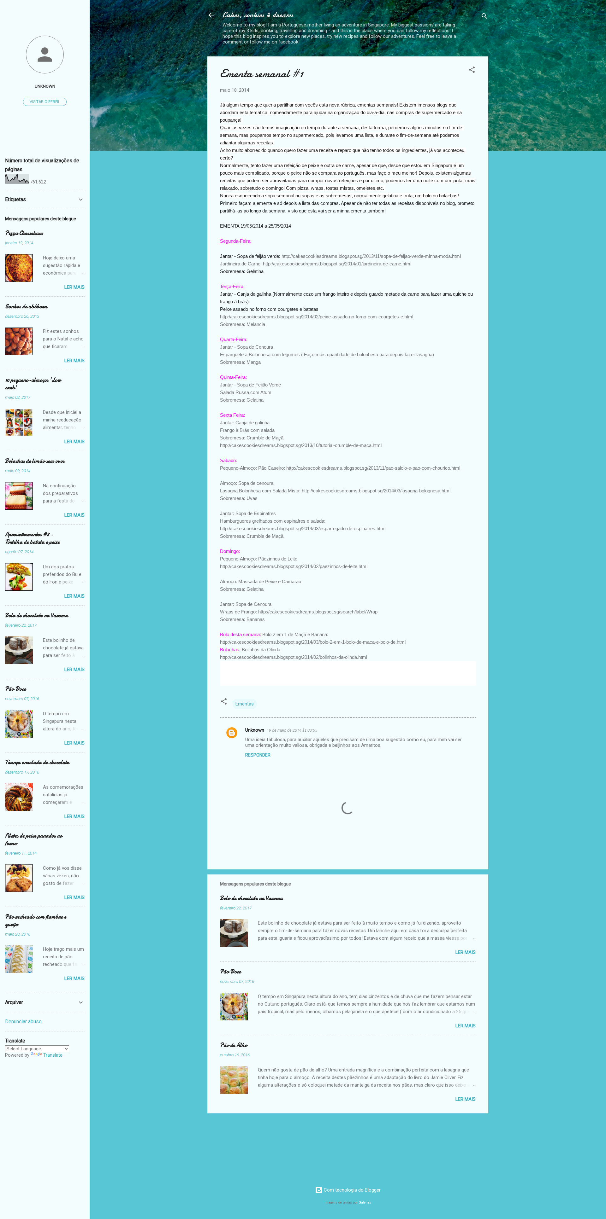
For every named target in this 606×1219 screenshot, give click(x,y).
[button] (472, 71)
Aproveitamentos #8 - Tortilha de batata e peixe (32, 538)
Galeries (365, 1202)
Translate (52, 1055)
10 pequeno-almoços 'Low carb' (33, 384)
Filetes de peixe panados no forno (33, 839)
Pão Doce (230, 972)
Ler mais (465, 952)
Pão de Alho (233, 1045)
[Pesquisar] (484, 17)
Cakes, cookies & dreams (258, 15)
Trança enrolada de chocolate (37, 762)
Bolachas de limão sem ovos (34, 461)
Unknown (254, 730)
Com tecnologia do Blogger (352, 1190)
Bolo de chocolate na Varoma (251, 898)
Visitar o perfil (45, 102)
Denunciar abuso (23, 1022)
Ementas (244, 704)
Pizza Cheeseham (24, 233)
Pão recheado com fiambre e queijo (35, 920)
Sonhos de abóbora (26, 307)
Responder (257, 755)
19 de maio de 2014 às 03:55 (292, 730)
